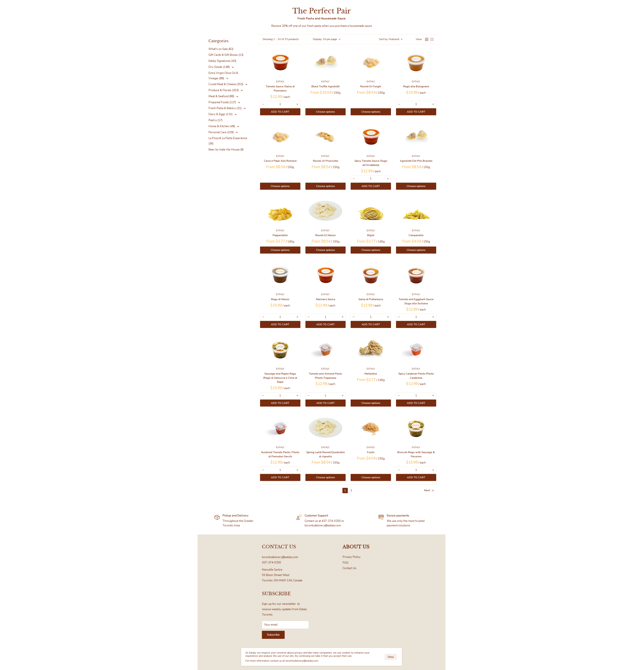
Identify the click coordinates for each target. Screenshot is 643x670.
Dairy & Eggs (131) (220, 114)
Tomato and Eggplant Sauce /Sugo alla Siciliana (416, 301)
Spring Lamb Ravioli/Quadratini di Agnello (325, 454)
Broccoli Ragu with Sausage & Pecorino (416, 454)
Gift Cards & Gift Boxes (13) (225, 55)
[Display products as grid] (426, 39)
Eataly (280, 81)
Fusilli (370, 452)
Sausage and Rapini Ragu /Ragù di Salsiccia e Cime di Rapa (280, 378)
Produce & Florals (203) (223, 90)
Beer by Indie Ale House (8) (226, 149)
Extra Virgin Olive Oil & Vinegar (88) (223, 75)
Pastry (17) (215, 120)
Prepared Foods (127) (222, 102)
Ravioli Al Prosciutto (325, 161)
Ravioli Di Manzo (325, 235)
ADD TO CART (280, 112)
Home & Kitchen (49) (222, 126)
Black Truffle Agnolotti (325, 86)
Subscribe (273, 635)
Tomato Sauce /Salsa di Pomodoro (280, 89)
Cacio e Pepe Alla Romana (280, 161)
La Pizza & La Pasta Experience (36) (227, 140)
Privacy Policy (352, 557)
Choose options (325, 112)
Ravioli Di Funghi (370, 86)
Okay (391, 657)
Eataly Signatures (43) (222, 61)
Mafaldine (371, 374)
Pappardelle (280, 235)
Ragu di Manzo (280, 299)
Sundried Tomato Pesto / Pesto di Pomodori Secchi (280, 454)
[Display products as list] (432, 39)
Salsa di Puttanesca (371, 299)
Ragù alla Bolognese (416, 86)
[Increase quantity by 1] (297, 104)
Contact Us (349, 568)
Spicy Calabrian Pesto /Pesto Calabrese (416, 376)
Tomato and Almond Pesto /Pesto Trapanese (325, 376)
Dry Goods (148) (219, 67)
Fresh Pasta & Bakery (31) (225, 108)
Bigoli (370, 235)
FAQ (345, 563)
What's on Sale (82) (220, 49)
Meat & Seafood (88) (221, 96)
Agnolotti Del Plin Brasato (416, 161)
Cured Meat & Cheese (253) (226, 84)
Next (427, 490)
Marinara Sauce (325, 299)
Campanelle (416, 235)
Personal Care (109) (221, 132)
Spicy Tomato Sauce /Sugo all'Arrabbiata (370, 163)
